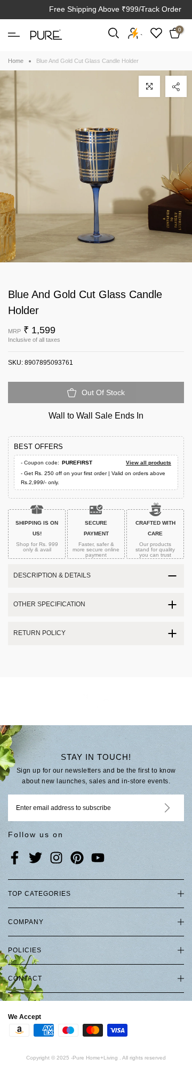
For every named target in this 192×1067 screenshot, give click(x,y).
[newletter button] (154, 808)
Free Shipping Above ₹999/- (96, 9)
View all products (148, 463)
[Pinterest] (77, 858)
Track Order (161, 9)
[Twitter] (35, 858)
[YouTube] (98, 858)
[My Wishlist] (156, 33)
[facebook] (14, 858)
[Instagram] (56, 858)
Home (15, 61)
